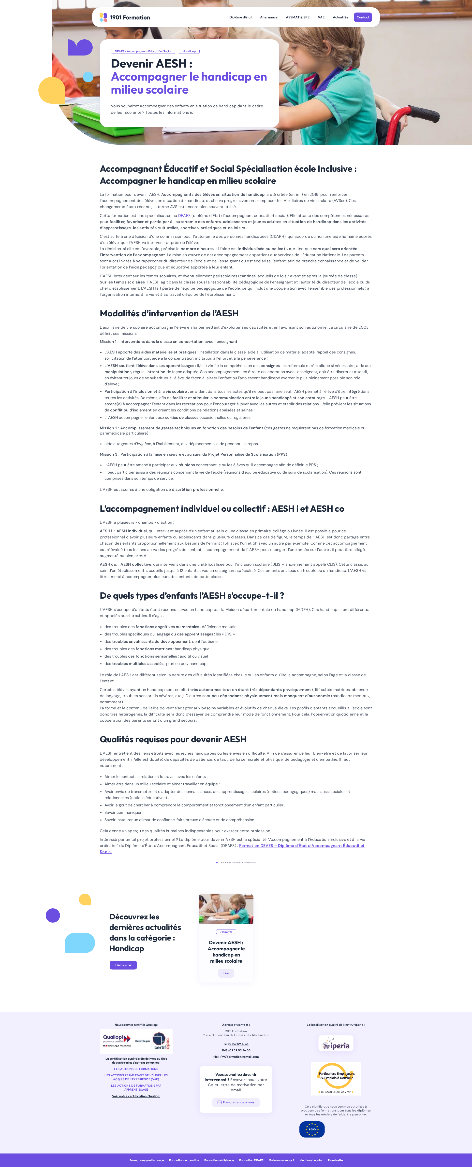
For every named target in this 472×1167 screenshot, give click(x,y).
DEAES (184, 215)
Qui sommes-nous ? (281, 1160)
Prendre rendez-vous (239, 1102)
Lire (226, 973)
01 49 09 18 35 (239, 1044)
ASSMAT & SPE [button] (298, 17)
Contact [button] (363, 17)
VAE (321, 17)
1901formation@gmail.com (240, 1056)
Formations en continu (184, 1160)
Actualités (340, 17)
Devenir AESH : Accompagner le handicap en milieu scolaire (226, 951)
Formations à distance (219, 1160)
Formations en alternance (147, 1160)
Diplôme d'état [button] (240, 17)
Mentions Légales (311, 1160)
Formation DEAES (251, 1160)
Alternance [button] (269, 17)
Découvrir (123, 965)
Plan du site (335, 1160)
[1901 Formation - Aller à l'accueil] (125, 17)
